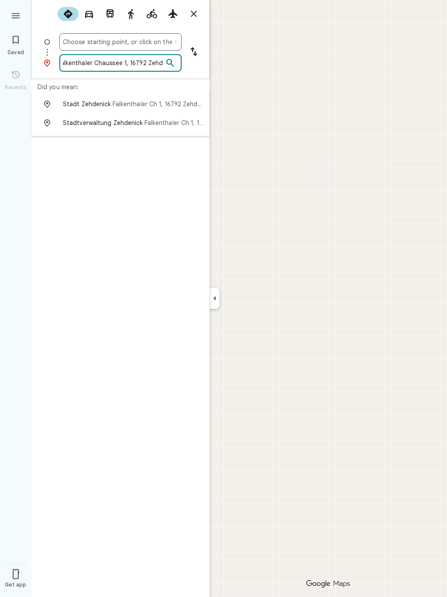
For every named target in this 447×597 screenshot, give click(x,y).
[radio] (68, 14)
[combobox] (120, 42)
